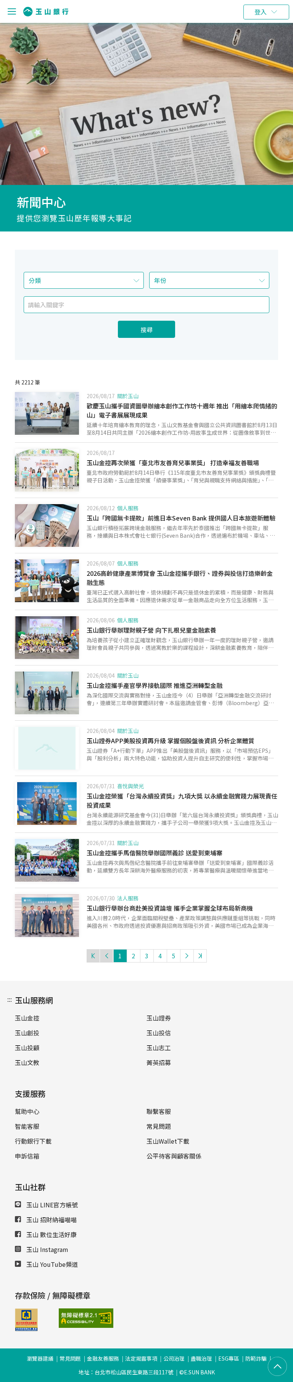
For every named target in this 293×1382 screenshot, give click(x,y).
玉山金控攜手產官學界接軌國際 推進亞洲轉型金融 (154, 685)
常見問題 (158, 1126)
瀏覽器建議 (40, 1358)
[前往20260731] (47, 860)
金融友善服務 (103, 1358)
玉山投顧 (27, 1047)
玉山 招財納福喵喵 (51, 1219)
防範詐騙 (256, 1358)
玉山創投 (27, 1032)
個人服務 (127, 508)
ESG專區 (228, 1358)
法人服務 (127, 898)
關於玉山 (127, 396)
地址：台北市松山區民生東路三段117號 (126, 1372)
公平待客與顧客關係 (173, 1155)
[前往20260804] (47, 693)
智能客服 (27, 1126)
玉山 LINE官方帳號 (51, 1204)
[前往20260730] (47, 915)
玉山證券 (158, 1017)
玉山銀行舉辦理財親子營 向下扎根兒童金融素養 (151, 630)
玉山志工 (158, 1047)
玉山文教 (27, 1062)
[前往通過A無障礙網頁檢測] (75, 1318)
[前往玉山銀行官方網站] (46, 11)
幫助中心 (27, 1111)
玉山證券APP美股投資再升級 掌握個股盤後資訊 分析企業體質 (170, 740)
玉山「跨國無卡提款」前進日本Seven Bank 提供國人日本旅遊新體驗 (181, 517)
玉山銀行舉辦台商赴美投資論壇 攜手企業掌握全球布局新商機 (170, 908)
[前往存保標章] (26, 1328)
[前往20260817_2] (47, 413)
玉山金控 (27, 1017)
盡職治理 (201, 1358)
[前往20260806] (47, 637)
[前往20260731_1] (47, 803)
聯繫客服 (158, 1111)
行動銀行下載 (33, 1141)
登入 (260, 11)
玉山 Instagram (46, 1249)
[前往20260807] (47, 580)
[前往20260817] (47, 470)
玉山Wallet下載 (167, 1141)
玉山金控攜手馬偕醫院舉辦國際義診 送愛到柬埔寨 (154, 852)
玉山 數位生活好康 (51, 1234)
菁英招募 (158, 1062)
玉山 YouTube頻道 (51, 1264)
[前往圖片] (47, 748)
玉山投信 (158, 1032)
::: (9, 999)
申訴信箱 (27, 1155)
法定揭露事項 (141, 1358)
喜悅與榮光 (130, 786)
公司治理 (174, 1358)
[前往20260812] (47, 525)
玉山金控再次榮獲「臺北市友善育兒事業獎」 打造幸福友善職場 (173, 462)
